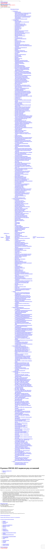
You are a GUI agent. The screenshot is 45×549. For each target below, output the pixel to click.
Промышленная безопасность (18, 307)
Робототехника (18, 218)
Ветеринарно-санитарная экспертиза (22, 272)
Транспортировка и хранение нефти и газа (23, 211)
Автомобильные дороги (19, 204)
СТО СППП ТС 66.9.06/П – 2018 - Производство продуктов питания (21, 442)
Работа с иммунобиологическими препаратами (24, 168)
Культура (16, 53)
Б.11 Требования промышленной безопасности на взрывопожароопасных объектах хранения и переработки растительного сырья (23, 335)
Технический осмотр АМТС (20, 201)
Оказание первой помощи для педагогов (22, 110)
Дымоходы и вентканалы (19, 63)
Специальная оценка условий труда (21, 462)
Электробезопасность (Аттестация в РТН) (23, 140)
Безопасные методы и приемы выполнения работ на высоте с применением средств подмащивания (23, 16)
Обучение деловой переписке (20, 54)
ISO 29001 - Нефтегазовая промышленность (23, 384)
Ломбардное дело (18, 252)
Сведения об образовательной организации (7, 519)
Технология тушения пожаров (20, 79)
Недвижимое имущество (19, 25)
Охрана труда (5, 529)
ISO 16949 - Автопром (19, 388)
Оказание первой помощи (20, 191)
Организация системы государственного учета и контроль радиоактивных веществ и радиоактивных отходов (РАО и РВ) (23, 281)
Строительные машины (19, 200)
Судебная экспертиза (19, 226)
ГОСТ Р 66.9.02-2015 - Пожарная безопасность (23, 438)
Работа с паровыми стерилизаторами (22, 71)
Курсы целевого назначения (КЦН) (19, 345)
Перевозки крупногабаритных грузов (22, 362)
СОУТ (14, 461)
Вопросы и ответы (8, 239)
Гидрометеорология (18, 266)
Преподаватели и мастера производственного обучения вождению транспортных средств (23, 138)
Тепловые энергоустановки (20, 111)
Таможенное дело (18, 96)
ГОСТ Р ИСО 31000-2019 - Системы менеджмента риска (22, 399)
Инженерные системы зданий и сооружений (23, 262)
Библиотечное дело (18, 58)
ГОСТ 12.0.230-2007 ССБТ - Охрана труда (23, 452)
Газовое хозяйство (18, 129)
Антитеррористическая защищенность (22, 183)
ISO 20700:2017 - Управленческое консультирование (21, 423)
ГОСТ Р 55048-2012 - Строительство (22, 414)
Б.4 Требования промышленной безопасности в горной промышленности (23, 319)
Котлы (16, 39)
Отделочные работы (18, 103)
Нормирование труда (19, 270)
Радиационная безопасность (20, 228)
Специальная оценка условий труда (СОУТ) (23, 188)
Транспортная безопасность (20, 139)
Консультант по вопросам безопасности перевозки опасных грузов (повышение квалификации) (22, 293)
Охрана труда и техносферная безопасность (23, 288)
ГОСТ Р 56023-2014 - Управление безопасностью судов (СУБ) (21, 425)
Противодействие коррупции (20, 177)
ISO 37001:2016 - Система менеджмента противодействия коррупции (22, 419)
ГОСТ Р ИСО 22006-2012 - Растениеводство (23, 459)
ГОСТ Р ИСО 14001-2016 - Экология (22, 381)
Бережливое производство (20, 50)
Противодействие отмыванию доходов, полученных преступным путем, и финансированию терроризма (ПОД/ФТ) (22, 348)
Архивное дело (18, 241)
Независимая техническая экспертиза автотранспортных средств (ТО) (22, 82)
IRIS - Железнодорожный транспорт (21, 393)
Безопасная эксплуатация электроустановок (23, 148)
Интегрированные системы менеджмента (22, 460)
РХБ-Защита (17, 237)
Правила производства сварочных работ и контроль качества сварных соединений (23, 107)
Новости (4, 526)
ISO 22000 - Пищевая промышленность (22, 380)
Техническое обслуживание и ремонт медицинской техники (22, 172)
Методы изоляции (18, 56)
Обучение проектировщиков (20, 114)
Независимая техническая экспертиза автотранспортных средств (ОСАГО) (22, 109)
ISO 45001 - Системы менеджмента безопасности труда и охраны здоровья (22, 383)
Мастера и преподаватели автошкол (21, 30)
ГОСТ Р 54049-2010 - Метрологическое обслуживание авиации (22, 451)
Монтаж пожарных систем (20, 197)
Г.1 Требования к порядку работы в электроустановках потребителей (21, 342)
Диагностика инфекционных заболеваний (23, 157)
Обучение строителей (19, 113)
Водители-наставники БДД (20, 370)
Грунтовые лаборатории (19, 181)
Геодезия (16, 283)
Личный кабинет (6, 544)
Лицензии (8, 237)
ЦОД (16, 224)
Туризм (16, 285)
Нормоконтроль (18, 48)
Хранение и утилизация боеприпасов (22, 88)
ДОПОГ (14, 291)
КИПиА (16, 231)
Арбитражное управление (20, 232)
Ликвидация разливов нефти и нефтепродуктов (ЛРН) (20, 131)
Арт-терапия (17, 52)
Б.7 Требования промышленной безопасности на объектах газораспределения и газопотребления (23, 326)
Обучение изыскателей (19, 112)
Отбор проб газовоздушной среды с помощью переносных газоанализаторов (23, 153)
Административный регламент (21, 24)
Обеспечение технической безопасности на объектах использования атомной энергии (23, 159)
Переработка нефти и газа (20, 205)
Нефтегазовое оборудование (20, 209)
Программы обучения (14, 9)
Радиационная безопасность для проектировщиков (21, 119)
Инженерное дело (18, 263)
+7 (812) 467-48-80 (3, 3)
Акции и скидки (6, 545)
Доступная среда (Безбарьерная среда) (22, 178)
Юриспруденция (18, 225)
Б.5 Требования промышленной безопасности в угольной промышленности (23, 321)
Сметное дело (17, 97)
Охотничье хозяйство (19, 249)
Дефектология (17, 265)
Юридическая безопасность (20, 35)
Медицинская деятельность (20, 33)
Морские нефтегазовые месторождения (22, 206)
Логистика (17, 64)
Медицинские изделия (19, 202)
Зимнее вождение (18, 135)
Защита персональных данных (20, 126)
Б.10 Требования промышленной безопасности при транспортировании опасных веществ (23, 333)
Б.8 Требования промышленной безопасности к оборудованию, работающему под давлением (23, 329)
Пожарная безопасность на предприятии (22, 248)
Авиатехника (17, 234)
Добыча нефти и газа (19, 212)
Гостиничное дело (18, 27)
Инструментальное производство (21, 216)
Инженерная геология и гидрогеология (22, 238)
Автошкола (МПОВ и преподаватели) (22, 227)
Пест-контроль (17, 84)
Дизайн (16, 264)
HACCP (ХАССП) (18, 400)
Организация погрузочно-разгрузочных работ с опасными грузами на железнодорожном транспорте (23, 150)
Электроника (17, 222)
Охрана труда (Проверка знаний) (21, 18)
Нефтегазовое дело (18, 162)
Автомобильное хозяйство (20, 229)
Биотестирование (18, 182)
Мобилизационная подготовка (20, 250)
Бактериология (17, 26)
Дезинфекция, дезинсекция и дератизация (23, 189)
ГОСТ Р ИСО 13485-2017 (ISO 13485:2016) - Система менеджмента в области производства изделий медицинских (23, 386)
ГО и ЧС (16, 196)
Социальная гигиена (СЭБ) (20, 23)
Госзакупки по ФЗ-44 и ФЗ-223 (21, 190)
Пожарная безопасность (19, 31)
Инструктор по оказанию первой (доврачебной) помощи (21, 185)
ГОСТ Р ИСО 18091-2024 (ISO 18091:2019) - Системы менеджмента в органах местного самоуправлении (23, 391)
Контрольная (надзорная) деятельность (22, 44)
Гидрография (17, 223)
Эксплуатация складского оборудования (22, 171)
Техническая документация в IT (21, 47)
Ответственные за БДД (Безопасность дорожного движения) (22, 194)
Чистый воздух (18, 42)
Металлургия (17, 259)
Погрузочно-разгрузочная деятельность (22, 32)
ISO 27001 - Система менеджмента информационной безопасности (21, 378)
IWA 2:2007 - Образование (20, 389)
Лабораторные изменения (20, 242)
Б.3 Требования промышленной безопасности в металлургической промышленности (23, 317)
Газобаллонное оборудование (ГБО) (21, 203)
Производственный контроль (20, 464)
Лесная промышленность (19, 65)
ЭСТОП (16, 36)
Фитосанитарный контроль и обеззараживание (23, 180)
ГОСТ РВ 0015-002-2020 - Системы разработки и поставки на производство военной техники (22, 375)
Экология (16, 239)
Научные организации (19, 219)
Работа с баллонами (18, 83)
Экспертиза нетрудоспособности (21, 80)
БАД (16, 221)
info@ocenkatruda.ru (4, 2)
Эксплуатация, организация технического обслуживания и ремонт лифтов (23, 164)
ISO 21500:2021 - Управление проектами (22, 411)
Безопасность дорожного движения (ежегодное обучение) (21, 354)
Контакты (42, 237)
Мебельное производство (19, 220)
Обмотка (16, 49)
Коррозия (16, 57)
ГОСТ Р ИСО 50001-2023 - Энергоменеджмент (20, 410)
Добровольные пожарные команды (21, 346)
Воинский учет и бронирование (21, 179)
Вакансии (8, 240)
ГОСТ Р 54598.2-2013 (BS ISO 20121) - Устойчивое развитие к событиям (22, 458)
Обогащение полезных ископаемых (21, 243)
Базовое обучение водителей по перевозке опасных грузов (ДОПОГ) (23, 300)
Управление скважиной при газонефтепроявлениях (20, 90)
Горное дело (17, 287)
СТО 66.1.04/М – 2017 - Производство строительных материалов (22, 440)
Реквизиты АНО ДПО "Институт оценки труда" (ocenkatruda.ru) (10, 517)
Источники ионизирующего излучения (22, 67)
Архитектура (17, 268)
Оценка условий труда (19, 269)
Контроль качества (18, 34)
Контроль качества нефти (19, 210)
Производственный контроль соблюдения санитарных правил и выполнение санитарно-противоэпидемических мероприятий (23, 122)
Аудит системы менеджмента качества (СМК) (23, 95)
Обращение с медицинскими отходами (22, 145)
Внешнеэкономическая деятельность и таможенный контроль (22, 62)
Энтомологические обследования (21, 156)
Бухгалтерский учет (18, 37)
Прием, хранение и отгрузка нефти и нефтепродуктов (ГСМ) (22, 276)
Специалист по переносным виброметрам (23, 72)
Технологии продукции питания (21, 215)
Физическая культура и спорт (20, 286)
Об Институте (7, 233)
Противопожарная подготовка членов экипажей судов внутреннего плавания (22, 364)
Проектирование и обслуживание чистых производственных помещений (23, 255)
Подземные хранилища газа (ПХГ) (21, 208)
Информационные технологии (20, 261)
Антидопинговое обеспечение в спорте (22, 85)
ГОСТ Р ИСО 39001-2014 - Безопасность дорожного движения (22, 413)
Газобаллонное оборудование (20, 367)
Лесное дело (17, 253)
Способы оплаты (6, 540)
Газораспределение (18, 207)
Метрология (17, 59)
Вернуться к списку (4, 503)
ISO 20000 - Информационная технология (23, 379)
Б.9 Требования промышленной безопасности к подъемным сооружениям (23, 331)
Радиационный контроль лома (20, 120)
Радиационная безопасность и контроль (22, 192)
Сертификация (15, 371)
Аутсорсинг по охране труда (20, 463)
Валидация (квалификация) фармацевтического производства (21, 245)
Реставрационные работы (19, 187)
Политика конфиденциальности (5, 515)
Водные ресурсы (18, 40)
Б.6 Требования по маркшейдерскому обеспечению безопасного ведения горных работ (23, 323)
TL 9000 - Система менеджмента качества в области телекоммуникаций (23, 397)
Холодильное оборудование (20, 66)
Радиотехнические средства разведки (22, 217)
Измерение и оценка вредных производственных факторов (20, 125)
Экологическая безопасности (20, 195)
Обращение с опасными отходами (21, 60)
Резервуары (17, 29)
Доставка (4, 541)
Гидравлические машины (19, 214)
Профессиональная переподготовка (19, 198)
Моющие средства (18, 230)
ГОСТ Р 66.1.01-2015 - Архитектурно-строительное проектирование (22, 431)
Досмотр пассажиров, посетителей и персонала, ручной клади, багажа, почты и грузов (23, 133)
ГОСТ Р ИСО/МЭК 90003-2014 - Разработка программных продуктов (23, 454)
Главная (2, 237)
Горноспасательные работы (20, 41)
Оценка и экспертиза (19, 260)
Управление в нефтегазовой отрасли (22, 213)
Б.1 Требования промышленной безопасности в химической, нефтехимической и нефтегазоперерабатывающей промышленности (23, 312)
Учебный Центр (16, 19)
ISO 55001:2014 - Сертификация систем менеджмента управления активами (22, 404)
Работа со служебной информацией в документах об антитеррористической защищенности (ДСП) (22, 69)
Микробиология (18, 20)
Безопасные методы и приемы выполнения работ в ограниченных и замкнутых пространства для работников (23, 14)
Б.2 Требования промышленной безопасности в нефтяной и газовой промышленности (23, 315)
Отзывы (4, 542)
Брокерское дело (18, 28)
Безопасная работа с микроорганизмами (22, 165)
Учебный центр (34, 237)
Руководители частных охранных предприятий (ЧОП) (21, 170)
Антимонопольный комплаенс (20, 38)
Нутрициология (18, 55)
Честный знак (17, 43)
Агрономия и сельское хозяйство (21, 51)
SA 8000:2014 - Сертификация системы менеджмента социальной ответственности (23, 395)
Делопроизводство (18, 235)
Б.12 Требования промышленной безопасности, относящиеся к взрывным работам (22, 338)
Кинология (17, 199)
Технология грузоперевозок (20, 271)
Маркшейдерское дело (19, 186)
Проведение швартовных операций (21, 350)
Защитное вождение (18, 136)
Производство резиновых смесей (21, 236)
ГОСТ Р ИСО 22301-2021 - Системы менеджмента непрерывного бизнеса (22, 402)
